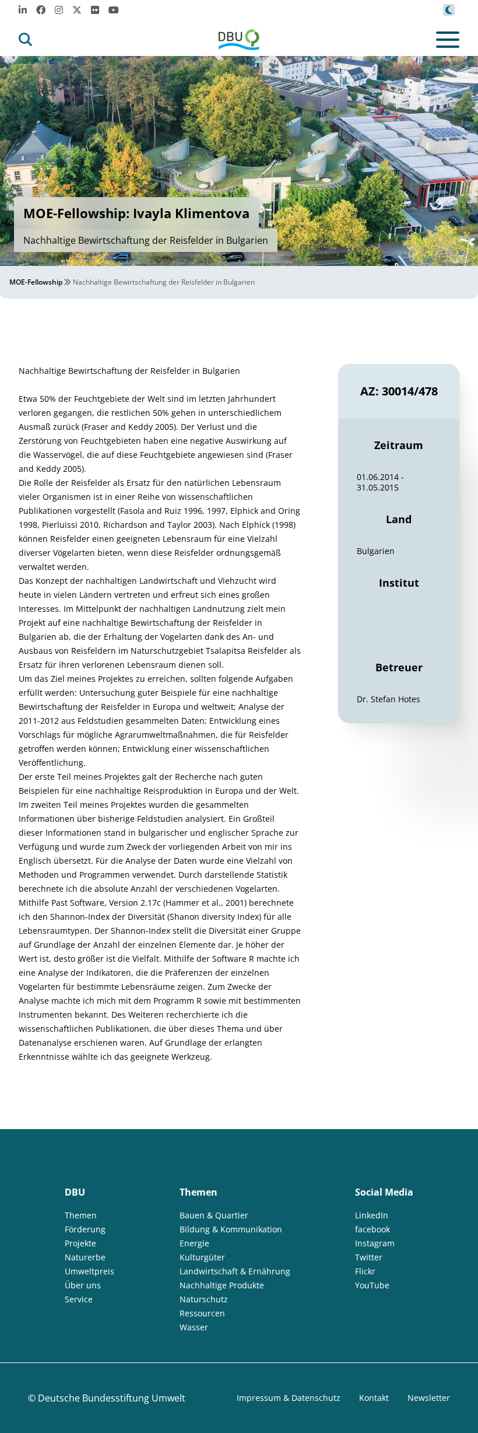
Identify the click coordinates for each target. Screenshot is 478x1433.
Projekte (80, 1243)
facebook (372, 1229)
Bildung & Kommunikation (231, 1229)
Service (79, 1299)
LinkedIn (371, 1215)
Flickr (365, 1271)
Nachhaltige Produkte (222, 1285)
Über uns (83, 1285)
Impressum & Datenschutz (288, 1397)
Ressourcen (202, 1313)
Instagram (375, 1243)
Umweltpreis (89, 1271)
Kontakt (374, 1397)
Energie (194, 1243)
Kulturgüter (202, 1257)
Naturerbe (85, 1257)
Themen (81, 1215)
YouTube (372, 1285)
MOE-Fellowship (35, 282)
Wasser (194, 1327)
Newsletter (428, 1397)
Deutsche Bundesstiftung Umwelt (111, 1398)
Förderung (85, 1229)
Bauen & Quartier (214, 1215)
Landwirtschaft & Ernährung (235, 1271)
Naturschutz (204, 1299)
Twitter (368, 1257)
